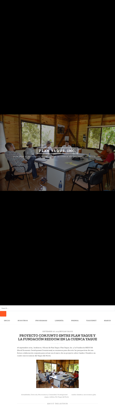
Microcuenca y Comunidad (47, 395)
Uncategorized (62, 395)
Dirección (34, 395)
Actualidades (25, 395)
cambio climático (77, 395)
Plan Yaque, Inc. (57, 151)
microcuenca (88, 395)
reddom (52, 397)
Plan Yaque (67, 331)
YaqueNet (91, 320)
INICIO (7, 320)
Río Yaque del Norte (62, 397)
